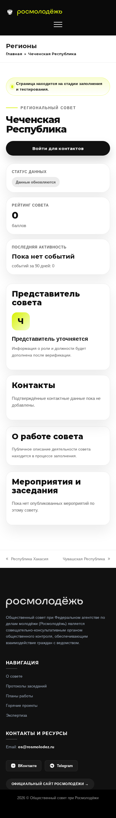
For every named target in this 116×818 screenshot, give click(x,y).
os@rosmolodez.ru (36, 747)
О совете (14, 676)
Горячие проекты (21, 705)
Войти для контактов (58, 148)
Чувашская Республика (84, 559)
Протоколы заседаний (26, 686)
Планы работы (19, 696)
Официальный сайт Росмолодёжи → (50, 784)
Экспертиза (16, 715)
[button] (58, 24)
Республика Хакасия (29, 559)
